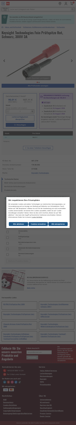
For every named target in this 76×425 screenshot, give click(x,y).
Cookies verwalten (38, 224)
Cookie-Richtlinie (36, 217)
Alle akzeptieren (58, 224)
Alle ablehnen (18, 224)
